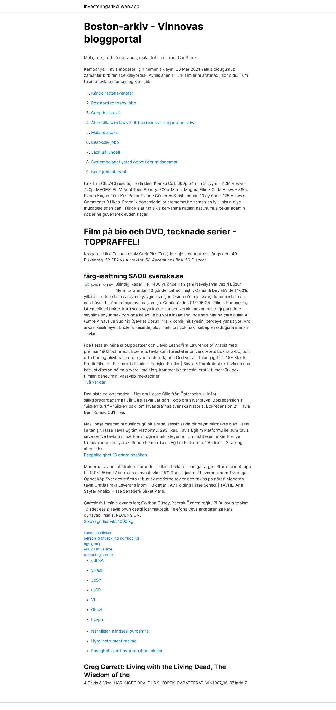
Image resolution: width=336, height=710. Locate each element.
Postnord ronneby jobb (113, 103)
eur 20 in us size (98, 549)
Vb (93, 599)
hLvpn (97, 619)
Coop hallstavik (106, 112)
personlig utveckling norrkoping (111, 538)
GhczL (97, 609)
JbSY (96, 580)
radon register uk (99, 554)
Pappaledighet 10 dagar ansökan (115, 454)
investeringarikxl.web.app (111, 6)
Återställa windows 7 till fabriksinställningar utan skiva (143, 122)
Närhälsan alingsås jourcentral (120, 631)
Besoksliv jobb (105, 142)
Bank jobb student (109, 171)
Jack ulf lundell (105, 152)
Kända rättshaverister (112, 93)
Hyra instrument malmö (114, 640)
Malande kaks (104, 132)
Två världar (95, 382)
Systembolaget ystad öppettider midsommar (134, 162)
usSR (96, 590)
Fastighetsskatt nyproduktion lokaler (127, 650)
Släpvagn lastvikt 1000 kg (108, 521)
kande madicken (98, 532)
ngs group (92, 543)
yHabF (97, 570)
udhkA (97, 560)
